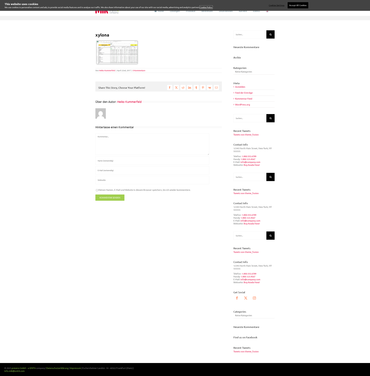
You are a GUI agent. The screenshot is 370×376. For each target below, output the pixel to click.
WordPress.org (242, 104)
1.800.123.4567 (248, 159)
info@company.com (250, 162)
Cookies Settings (276, 5)
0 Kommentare (139, 70)
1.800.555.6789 (249, 156)
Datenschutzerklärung (57, 368)
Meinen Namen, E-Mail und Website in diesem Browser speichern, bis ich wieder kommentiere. (144, 189)
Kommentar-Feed (243, 98)
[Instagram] (254, 298)
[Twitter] (245, 298)
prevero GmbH (19, 368)
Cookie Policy (206, 7)
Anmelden (240, 86)
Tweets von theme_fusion (246, 134)
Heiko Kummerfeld (107, 70)
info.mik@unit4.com (14, 371)
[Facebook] (237, 298)
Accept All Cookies (298, 5)
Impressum (75, 368)
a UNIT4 (32, 368)
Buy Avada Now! (252, 164)
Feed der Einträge (244, 92)
